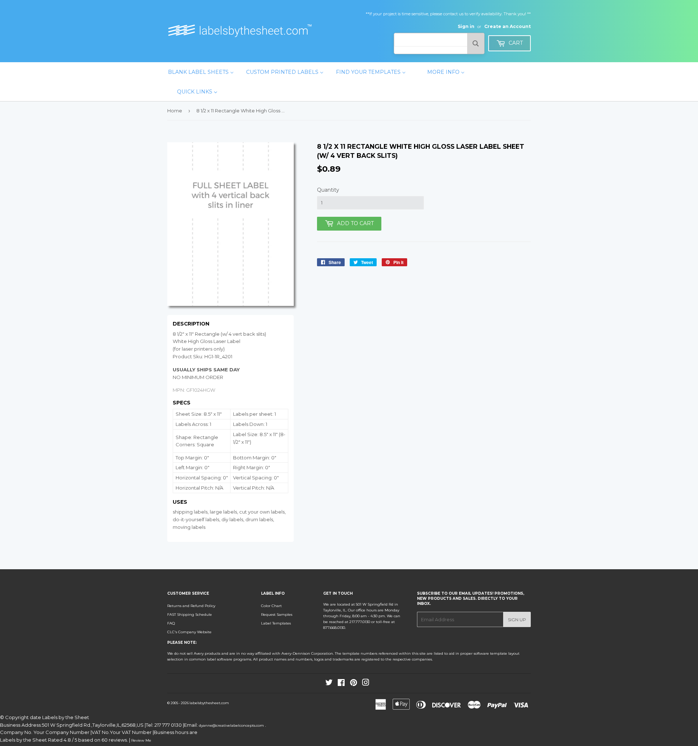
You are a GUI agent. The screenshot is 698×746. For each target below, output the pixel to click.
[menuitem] (201, 72)
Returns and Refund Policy (191, 605)
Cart (515, 43)
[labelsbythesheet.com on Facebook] (341, 684)
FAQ (171, 623)
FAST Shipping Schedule (189, 614)
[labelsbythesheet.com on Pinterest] (353, 684)
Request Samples (276, 614)
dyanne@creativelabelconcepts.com (232, 725)
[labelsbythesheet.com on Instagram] (365, 684)
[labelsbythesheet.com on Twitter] (329, 684)
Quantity (328, 190)
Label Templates (276, 623)
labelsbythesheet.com (209, 703)
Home (174, 110)
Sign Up (517, 619)
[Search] (475, 43)
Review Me (141, 740)
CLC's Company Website (189, 632)
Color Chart (271, 605)
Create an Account (507, 26)
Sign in (466, 26)
